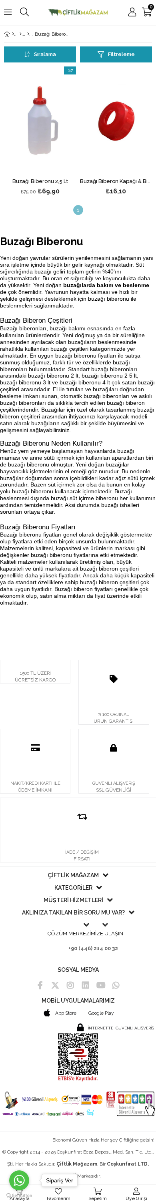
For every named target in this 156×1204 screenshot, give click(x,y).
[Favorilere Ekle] (40, 132)
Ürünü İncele (55, 132)
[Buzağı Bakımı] (21, 34)
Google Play (101, 1013)
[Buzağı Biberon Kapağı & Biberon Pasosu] (116, 120)
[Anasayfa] (13, 34)
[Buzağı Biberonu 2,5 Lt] (40, 120)
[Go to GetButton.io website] (19, 1195)
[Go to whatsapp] (19, 1180)
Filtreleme (121, 54)
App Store (65, 1013)
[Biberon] (28, 34)
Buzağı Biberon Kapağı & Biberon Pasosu (116, 181)
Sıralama (45, 54)
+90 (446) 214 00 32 (93, 948)
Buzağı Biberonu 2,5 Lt (40, 181)
